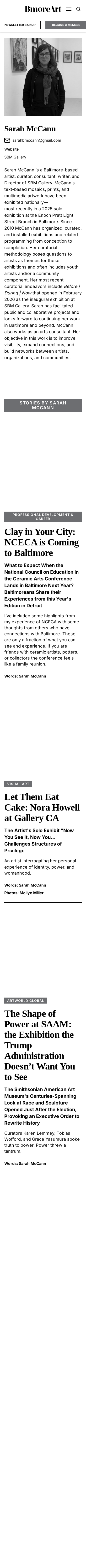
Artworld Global (25, 1001)
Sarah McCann (32, 676)
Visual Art (18, 784)
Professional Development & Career (43, 517)
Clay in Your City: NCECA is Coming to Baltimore (41, 542)
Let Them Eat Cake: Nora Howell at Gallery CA (42, 807)
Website (11, 149)
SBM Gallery (15, 157)
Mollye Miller (32, 892)
